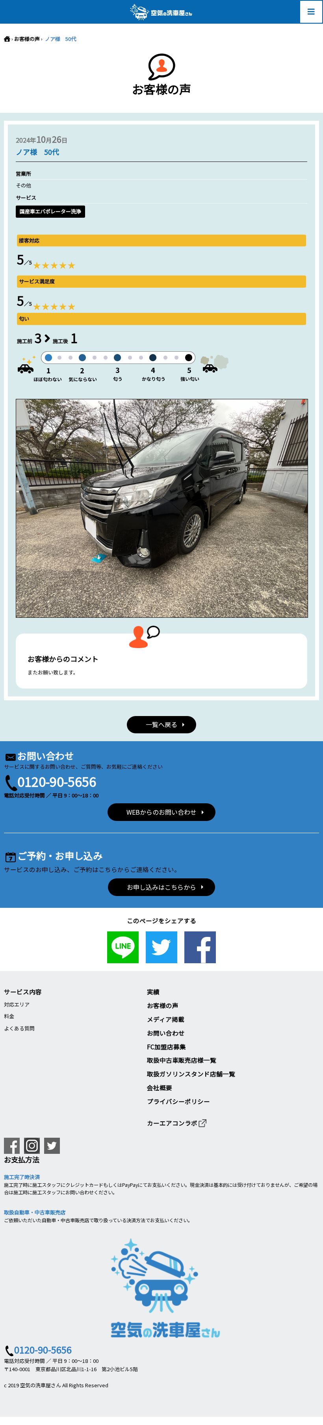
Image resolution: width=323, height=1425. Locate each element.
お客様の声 (27, 38)
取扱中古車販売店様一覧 (181, 1060)
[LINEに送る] (123, 958)
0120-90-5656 (56, 781)
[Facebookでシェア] (200, 958)
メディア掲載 (165, 1019)
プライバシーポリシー (178, 1101)
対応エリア (17, 1004)
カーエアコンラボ (172, 1122)
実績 (153, 991)
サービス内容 (23, 991)
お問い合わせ (166, 1032)
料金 (9, 1016)
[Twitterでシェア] (161, 958)
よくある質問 (19, 1028)
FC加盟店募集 (166, 1046)
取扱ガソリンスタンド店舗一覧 (191, 1073)
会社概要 (159, 1087)
